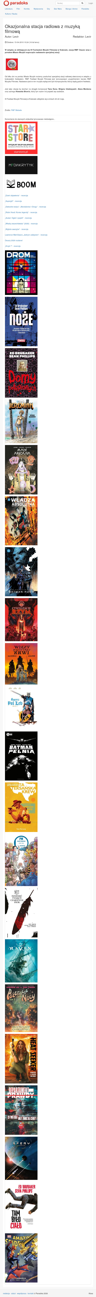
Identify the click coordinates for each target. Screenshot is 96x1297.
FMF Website (16, 110)
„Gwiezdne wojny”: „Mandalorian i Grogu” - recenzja (25, 206)
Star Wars (58, 8)
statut (13, 1293)
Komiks (27, 8)
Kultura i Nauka (11, 13)
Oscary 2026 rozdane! (14, 240)
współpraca (21, 1293)
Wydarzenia (38, 8)
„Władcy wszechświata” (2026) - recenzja (21, 223)
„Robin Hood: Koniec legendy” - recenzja (21, 212)
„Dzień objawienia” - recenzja (16, 195)
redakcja (6, 1293)
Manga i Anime (72, 8)
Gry (48, 8)
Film (18, 8)
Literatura (8, 8)
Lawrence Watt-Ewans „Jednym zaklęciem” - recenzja (26, 235)
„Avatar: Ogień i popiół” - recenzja (18, 218)
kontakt (31, 1293)
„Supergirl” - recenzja (13, 201)
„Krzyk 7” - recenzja (12, 246)
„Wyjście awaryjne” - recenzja (16, 229)
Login (91, 3)
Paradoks (85, 8)
